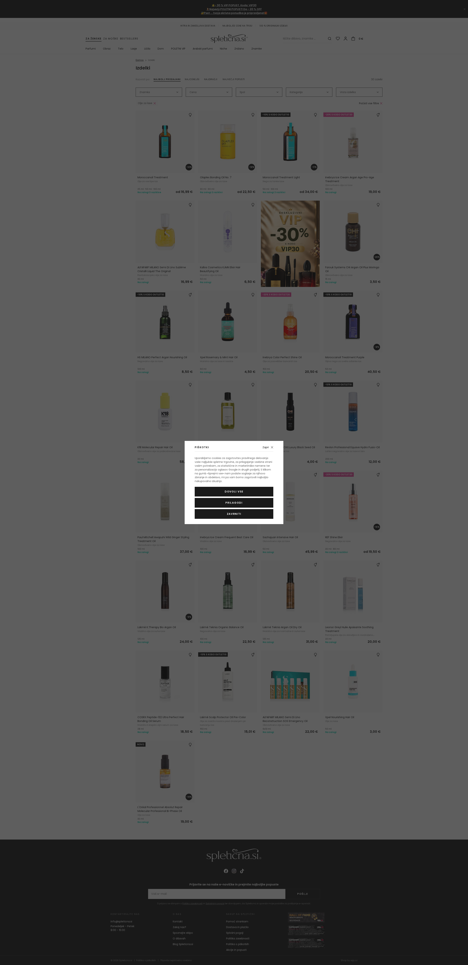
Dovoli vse (234, 491)
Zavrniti (234, 514)
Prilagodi (233, 503)
